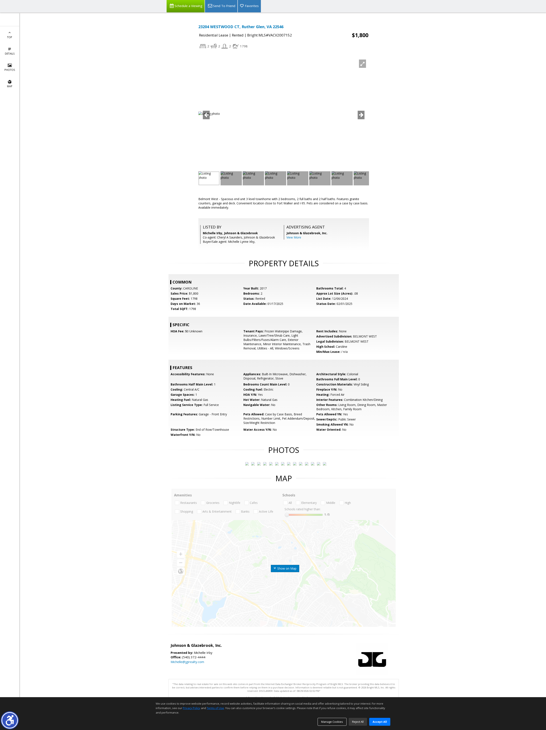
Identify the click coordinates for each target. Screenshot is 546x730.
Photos (9, 70)
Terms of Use (215, 708)
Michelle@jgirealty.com (187, 662)
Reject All (358, 722)
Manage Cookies (332, 722)
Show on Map (286, 568)
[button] (9, 720)
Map (9, 86)
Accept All (380, 722)
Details (10, 53)
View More (293, 237)
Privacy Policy (191, 708)
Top (9, 37)
